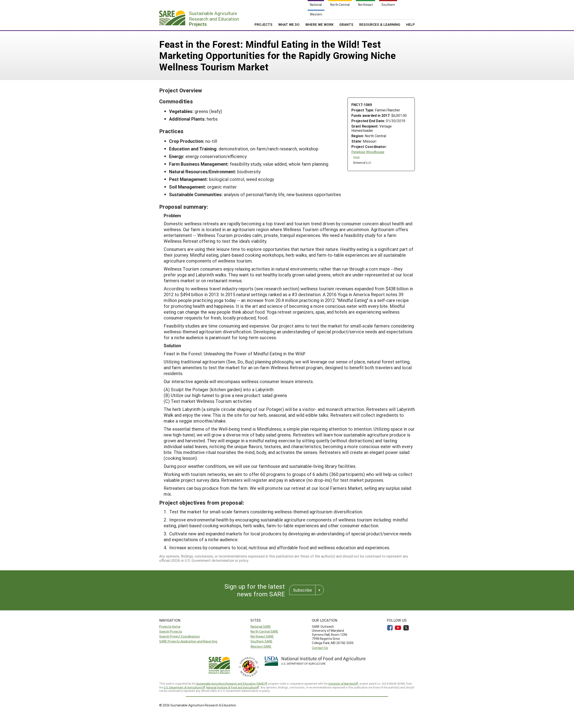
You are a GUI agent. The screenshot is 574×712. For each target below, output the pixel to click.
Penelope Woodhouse (367, 152)
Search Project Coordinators (179, 636)
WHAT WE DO (289, 24)
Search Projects (170, 631)
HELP (410, 24)
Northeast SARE (262, 636)
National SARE (260, 626)
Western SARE (260, 646)
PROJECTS (263, 24)
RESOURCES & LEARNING (379, 24)
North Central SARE (264, 631)
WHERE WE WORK (319, 24)
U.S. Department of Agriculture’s (183, 687)
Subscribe (302, 590)
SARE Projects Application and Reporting (188, 641)
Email (356, 157)
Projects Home (169, 626)
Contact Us (320, 648)
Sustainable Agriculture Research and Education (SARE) (230, 683)
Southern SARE (261, 641)
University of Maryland (342, 683)
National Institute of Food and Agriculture (231, 687)
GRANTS (346, 24)
